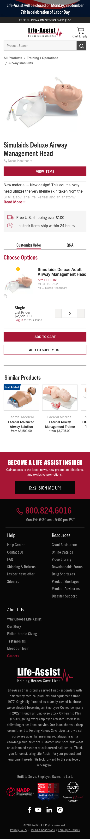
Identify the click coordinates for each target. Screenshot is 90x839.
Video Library (62, 559)
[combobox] (45, 46)
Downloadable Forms (67, 566)
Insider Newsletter (21, 573)
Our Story (14, 626)
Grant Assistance (64, 544)
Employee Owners (69, 830)
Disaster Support (64, 595)
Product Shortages (65, 581)
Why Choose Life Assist (24, 618)
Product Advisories (66, 588)
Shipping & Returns (21, 566)
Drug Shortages (63, 573)
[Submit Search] (76, 45)
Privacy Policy (18, 830)
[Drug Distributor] (20, 791)
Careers (13, 655)
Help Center (16, 544)
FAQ (10, 559)
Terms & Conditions (43, 830)
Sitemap (13, 581)
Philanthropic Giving (22, 633)
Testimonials (16, 640)
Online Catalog (62, 551)
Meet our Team (18, 648)
